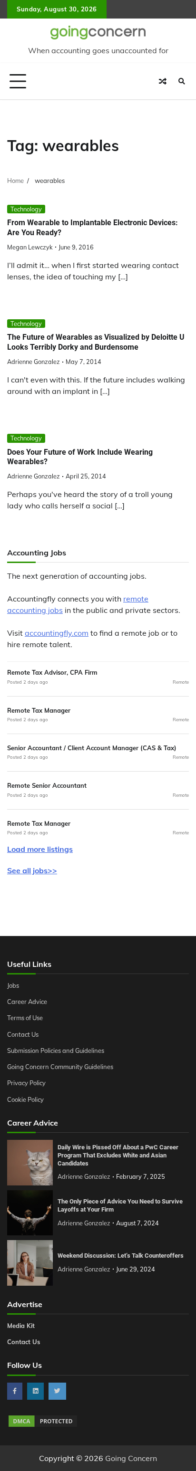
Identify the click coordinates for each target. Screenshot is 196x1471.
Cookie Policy (25, 1099)
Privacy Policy (26, 1083)
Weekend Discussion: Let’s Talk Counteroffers (121, 1255)
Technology (26, 209)
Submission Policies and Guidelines (55, 1050)
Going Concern (131, 1458)
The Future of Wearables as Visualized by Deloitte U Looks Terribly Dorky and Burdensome (96, 342)
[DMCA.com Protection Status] (42, 1425)
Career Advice (27, 1001)
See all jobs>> (32, 870)
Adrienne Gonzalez (33, 361)
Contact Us (23, 1034)
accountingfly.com (56, 633)
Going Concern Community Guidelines (60, 1066)
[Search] (182, 81)
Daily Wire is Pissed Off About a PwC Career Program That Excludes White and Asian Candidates (118, 1155)
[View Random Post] (163, 81)
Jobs (13, 985)
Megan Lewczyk (30, 247)
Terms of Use (25, 1018)
